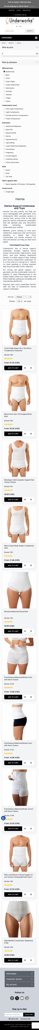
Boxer (8, 170)
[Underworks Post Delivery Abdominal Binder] (19, 720)
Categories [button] (7, 38)
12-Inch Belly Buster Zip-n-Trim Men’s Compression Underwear (17, 349)
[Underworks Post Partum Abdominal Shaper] (19, 654)
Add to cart (13, 368)
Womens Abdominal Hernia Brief (16, 611)
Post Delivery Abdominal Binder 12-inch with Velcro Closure (18, 810)
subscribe (29, 1014)
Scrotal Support (11, 156)
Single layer (10, 192)
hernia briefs (14, 253)
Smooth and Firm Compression (17, 115)
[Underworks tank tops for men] (19, 523)
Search (30, 31)
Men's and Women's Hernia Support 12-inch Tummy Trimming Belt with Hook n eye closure (18, 877)
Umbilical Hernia (12, 159)
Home (3, 43)
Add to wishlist (31, 368)
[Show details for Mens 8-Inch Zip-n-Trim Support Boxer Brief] (19, 391)
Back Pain (9, 129)
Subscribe (14, 1019)
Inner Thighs (10, 81)
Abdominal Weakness (13, 126)
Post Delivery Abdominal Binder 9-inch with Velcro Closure (18, 744)
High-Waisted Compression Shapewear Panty (18, 942)
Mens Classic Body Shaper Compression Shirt (19, 547)
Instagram (27, 998)
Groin (8, 78)
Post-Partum (10, 149)
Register (11, 10)
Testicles (9, 95)
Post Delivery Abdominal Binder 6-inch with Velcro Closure (18, 679)
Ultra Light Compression (14, 109)
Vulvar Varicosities (12, 162)
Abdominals (10, 72)
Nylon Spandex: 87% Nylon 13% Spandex (20, 184)
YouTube (22, 998)
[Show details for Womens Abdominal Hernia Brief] (19, 589)
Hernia (8, 136)
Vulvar (8, 101)
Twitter (17, 998)
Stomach (9, 91)
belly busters (26, 253)
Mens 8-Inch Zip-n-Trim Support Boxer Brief (18, 415)
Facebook (12, 998)
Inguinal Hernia (11, 139)
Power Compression (13, 119)
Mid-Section (10, 88)
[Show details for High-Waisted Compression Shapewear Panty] (19, 918)
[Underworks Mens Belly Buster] (19, 325)
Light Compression (12, 112)
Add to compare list (25, 368)
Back (7, 75)
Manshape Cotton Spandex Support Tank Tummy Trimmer (19, 481)
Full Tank (9, 176)
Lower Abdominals (12, 85)
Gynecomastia (11, 133)
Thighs (8, 98)
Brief (7, 173)
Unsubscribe (25, 1019)
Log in (19, 10)
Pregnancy (9, 152)
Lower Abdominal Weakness (16, 146)
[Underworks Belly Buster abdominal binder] (19, 852)
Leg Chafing (10, 143)
